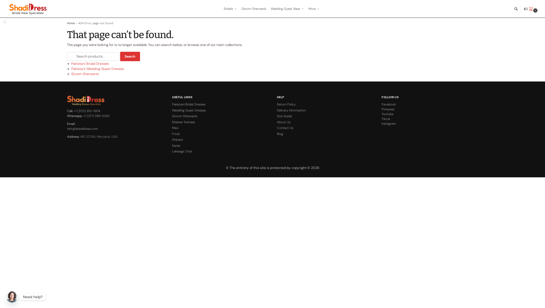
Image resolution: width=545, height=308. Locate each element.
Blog (280, 134)
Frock (176, 134)
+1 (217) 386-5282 (96, 116)
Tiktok (386, 119)
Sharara (177, 140)
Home (71, 23)
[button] (531, 9)
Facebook (389, 104)
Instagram (389, 123)
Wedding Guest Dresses (189, 110)
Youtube (387, 114)
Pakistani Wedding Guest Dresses (97, 69)
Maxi (175, 128)
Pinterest (388, 109)
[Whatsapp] (12, 297)
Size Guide (284, 116)
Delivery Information (291, 110)
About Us (283, 122)
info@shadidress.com (82, 129)
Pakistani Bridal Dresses (90, 63)
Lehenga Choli (182, 151)
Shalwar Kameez (183, 122)
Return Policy (286, 104)
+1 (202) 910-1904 (87, 111)
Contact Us (285, 128)
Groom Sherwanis (85, 74)
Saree (176, 146)
